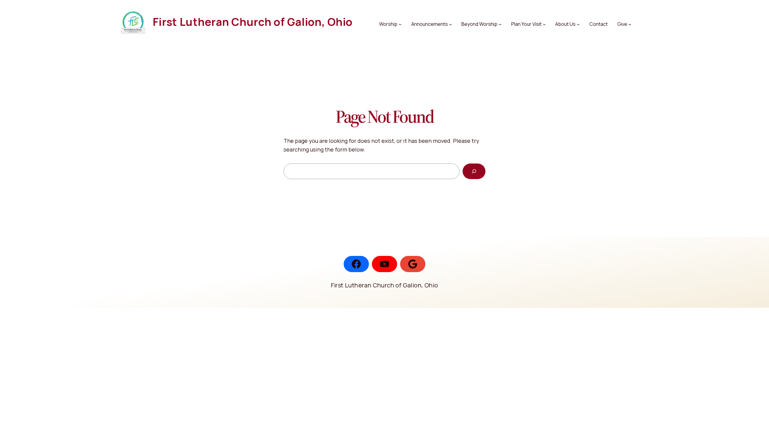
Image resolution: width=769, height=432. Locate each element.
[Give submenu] (629, 24)
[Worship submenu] (400, 24)
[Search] (474, 171)
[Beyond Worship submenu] (500, 24)
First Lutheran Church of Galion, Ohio (253, 21)
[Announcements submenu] (450, 24)
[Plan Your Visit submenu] (544, 24)
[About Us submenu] (578, 24)
